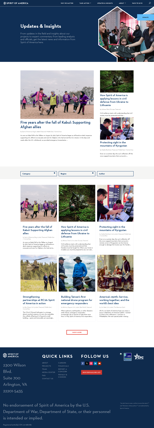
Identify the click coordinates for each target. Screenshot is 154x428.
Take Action (84, 3)
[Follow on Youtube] (99, 363)
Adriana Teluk (105, 109)
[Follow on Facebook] (82, 363)
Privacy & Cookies (62, 376)
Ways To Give (137, 3)
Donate (146, 17)
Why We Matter (67, 3)
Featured (43, 131)
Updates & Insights (105, 3)
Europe (112, 109)
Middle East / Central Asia (54, 131)
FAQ (44, 375)
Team (44, 369)
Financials (63, 366)
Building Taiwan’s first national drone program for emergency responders (76, 300)
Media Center (48, 372)
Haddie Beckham (106, 150)
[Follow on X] (87, 363)
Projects (46, 366)
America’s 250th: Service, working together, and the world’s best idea (114, 300)
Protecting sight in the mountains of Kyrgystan (113, 144)
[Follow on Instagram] (91, 363)
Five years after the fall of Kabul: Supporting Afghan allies (55, 124)
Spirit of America (27, 131)
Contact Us (47, 378)
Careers (62, 363)
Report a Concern (62, 370)
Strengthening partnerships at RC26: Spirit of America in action (39, 300)
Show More (77, 332)
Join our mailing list (92, 372)
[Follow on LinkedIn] (95, 363)
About (121, 3)
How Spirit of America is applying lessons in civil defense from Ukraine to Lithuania (114, 100)
